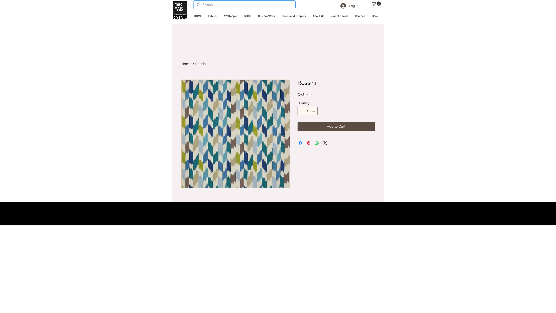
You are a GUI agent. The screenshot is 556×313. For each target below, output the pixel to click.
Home (186, 64)
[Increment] (314, 111)
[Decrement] (301, 111)
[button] (377, 4)
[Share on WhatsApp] (316, 143)
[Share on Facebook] (300, 143)
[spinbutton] (307, 111)
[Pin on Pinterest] (308, 143)
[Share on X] (325, 143)
